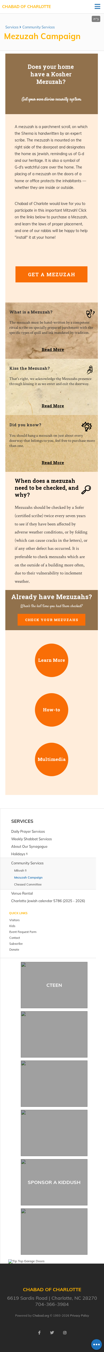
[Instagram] (65, 1333)
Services (11, 27)
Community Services (38, 27)
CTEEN (54, 985)
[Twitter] (52, 1333)
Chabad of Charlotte (26, 6)
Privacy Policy (79, 1315)
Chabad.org (41, 1315)
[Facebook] (39, 1333)
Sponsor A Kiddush (54, 1182)
